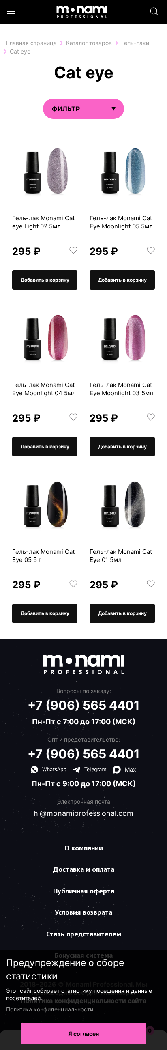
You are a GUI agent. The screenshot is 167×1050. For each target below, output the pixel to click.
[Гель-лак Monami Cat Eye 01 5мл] (122, 504)
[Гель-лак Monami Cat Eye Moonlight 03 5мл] (122, 337)
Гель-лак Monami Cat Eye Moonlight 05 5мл (121, 222)
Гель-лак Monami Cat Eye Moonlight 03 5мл (121, 389)
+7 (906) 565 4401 (84, 705)
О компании (83, 847)
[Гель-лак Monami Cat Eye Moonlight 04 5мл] (44, 337)
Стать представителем (83, 933)
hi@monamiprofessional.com (83, 813)
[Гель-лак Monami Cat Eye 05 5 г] (44, 504)
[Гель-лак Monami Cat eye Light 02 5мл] (44, 170)
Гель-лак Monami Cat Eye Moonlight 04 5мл (44, 389)
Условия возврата (83, 912)
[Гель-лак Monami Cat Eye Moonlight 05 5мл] (122, 170)
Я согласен (83, 1033)
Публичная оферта (83, 890)
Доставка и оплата (83, 869)
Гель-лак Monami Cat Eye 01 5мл (121, 556)
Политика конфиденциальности (49, 1009)
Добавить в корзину (45, 280)
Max (130, 769)
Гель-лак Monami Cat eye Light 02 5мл (43, 222)
